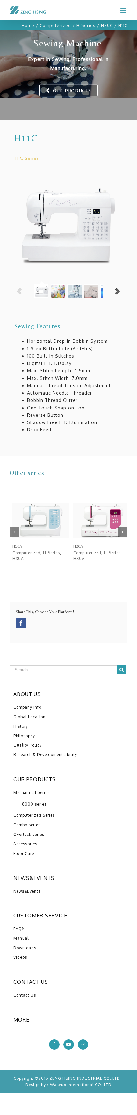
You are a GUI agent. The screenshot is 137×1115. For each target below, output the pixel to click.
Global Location (29, 716)
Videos (20, 957)
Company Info (27, 707)
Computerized (26, 553)
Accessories (25, 843)
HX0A (18, 558)
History (20, 726)
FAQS (19, 928)
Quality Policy (27, 745)
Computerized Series (34, 815)
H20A (78, 546)
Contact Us (24, 995)
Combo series (26, 824)
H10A (17, 546)
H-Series (51, 553)
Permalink (42, 520)
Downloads (24, 947)
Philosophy (24, 735)
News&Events (26, 891)
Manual (21, 938)
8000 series (34, 804)
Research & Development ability (45, 754)
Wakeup (58, 1084)
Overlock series (28, 834)
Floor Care (23, 853)
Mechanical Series (31, 792)
